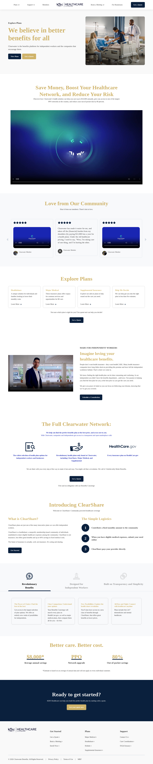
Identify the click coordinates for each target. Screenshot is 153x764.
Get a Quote (137, 5)
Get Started (15, 550)
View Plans (15, 56)
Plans (15, 5)
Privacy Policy (53, 759)
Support (30, 5)
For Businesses (117, 5)
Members (45, 5)
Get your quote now (76, 707)
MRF (80, 759)
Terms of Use (68, 759)
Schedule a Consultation (91, 397)
